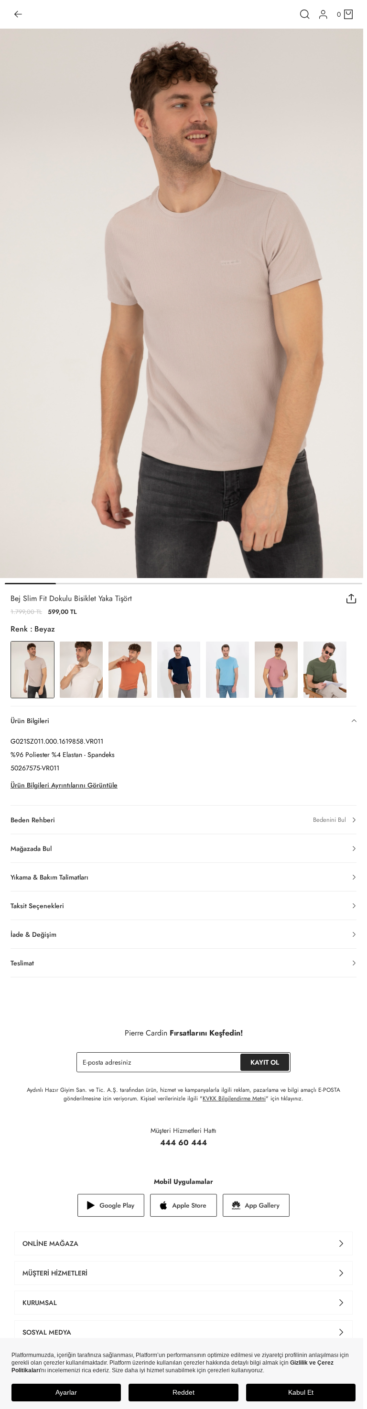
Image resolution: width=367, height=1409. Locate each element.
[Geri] (18, 14)
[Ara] (305, 14)
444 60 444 (183, 1142)
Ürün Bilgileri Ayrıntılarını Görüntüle (64, 785)
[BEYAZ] (81, 669)
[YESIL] (325, 669)
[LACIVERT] (179, 669)
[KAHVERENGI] (130, 669)
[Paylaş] (351, 598)
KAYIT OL (264, 1062)
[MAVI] (227, 669)
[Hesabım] (323, 14)
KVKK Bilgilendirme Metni (234, 1098)
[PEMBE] (276, 669)
